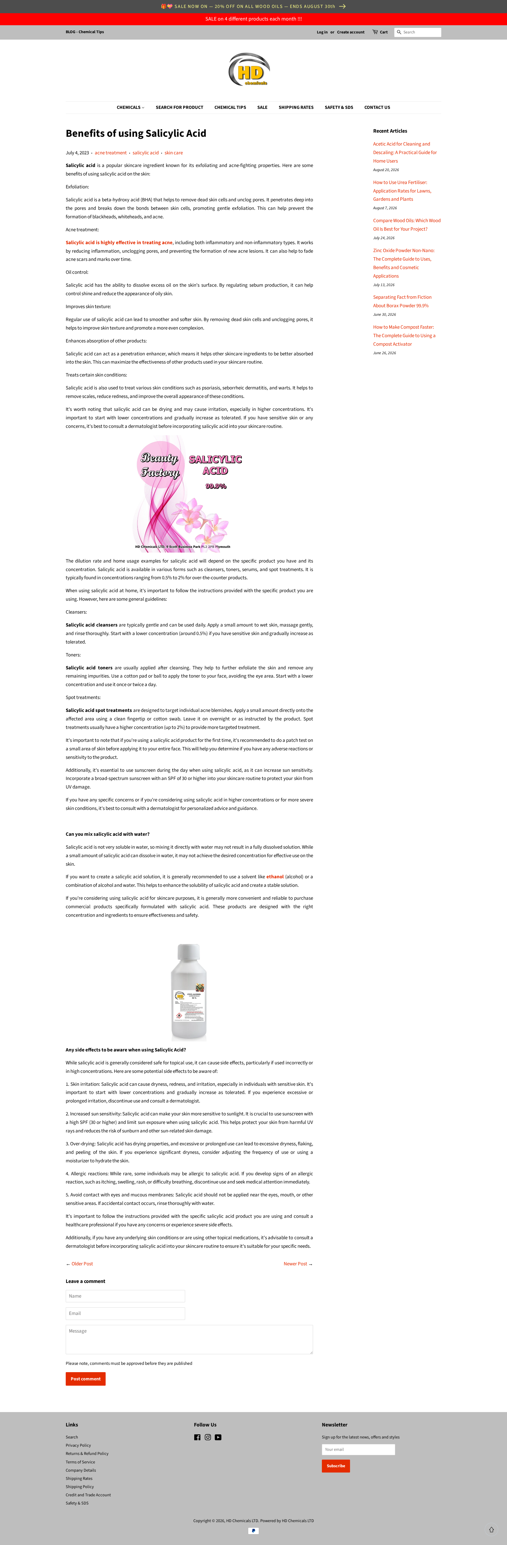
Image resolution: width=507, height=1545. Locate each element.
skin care (174, 152)
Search (72, 1437)
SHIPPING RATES (296, 107)
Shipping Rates (79, 1478)
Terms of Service (80, 1462)
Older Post (82, 1263)
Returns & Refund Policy (87, 1454)
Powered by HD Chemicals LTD (287, 1521)
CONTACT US (377, 107)
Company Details (81, 1470)
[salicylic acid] (189, 494)
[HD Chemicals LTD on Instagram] (208, 1439)
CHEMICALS (129, 107)
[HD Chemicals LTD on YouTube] (218, 1439)
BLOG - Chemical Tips (85, 32)
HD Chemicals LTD (242, 1521)
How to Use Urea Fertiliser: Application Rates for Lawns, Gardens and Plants (402, 191)
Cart (384, 32)
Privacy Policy (78, 1445)
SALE (262, 107)
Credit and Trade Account (88, 1495)
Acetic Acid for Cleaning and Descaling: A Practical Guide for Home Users (405, 153)
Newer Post (295, 1263)
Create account (350, 32)
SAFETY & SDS (339, 107)
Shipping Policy (80, 1487)
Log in (322, 32)
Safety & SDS (77, 1503)
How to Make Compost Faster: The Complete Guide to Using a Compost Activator (404, 336)
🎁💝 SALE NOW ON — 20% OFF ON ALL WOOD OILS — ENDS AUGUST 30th (248, 6)
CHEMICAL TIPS (230, 107)
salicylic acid (146, 152)
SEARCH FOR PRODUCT (179, 107)
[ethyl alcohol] (189, 982)
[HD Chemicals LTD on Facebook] (197, 1439)
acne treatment (111, 152)
